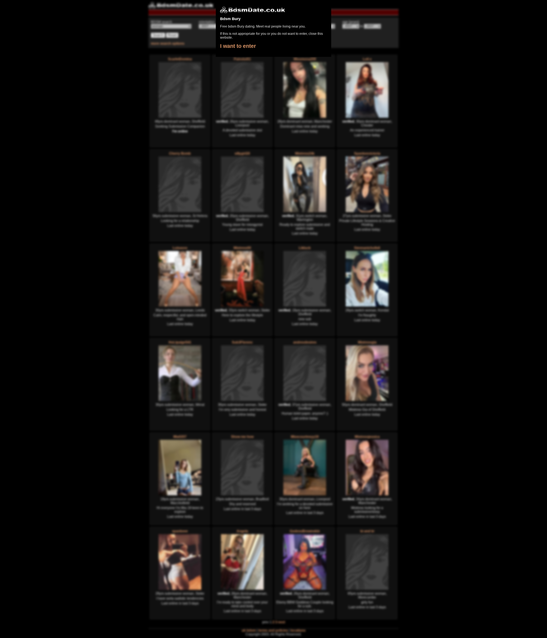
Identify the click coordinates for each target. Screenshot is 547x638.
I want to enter (238, 46)
